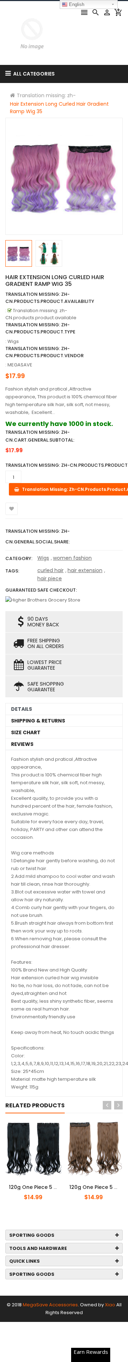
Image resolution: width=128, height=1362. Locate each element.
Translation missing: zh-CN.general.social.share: (37, 536)
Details (21, 709)
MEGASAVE (19, 364)
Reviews (22, 744)
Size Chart (26, 732)
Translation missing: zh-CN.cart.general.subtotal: (39, 436)
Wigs (43, 557)
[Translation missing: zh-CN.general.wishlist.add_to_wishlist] (11, 509)
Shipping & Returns (38, 720)
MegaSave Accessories (50, 1304)
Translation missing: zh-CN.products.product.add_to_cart (49, 1183)
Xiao (110, 1304)
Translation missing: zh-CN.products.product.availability (49, 298)
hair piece (49, 578)
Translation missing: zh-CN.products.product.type (40, 328)
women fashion (72, 557)
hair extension (85, 570)
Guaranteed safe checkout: (41, 590)
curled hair (50, 570)
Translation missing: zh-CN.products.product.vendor (44, 352)
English (76, 4)
